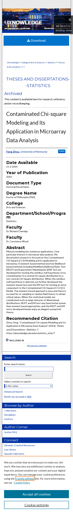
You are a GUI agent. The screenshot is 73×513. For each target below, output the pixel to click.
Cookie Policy (22, 482)
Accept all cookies (37, 494)
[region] (36, 484)
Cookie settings (25, 478)
